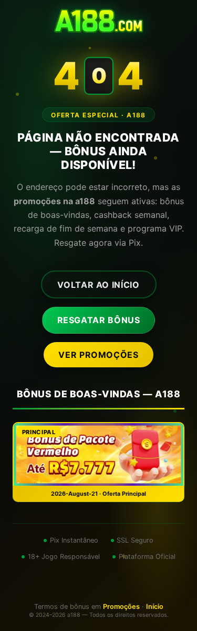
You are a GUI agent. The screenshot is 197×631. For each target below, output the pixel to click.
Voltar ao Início (98, 284)
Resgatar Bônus (98, 320)
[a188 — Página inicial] (98, 21)
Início (154, 606)
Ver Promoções (98, 354)
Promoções (121, 606)
